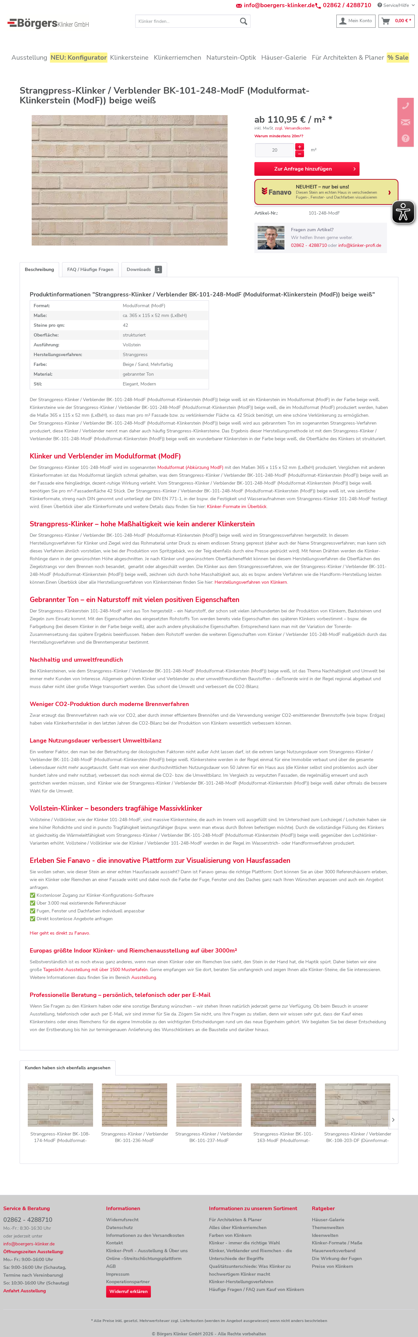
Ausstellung (143, 977)
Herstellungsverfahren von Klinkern (251, 582)
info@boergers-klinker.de (279, 5)
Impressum (117, 1274)
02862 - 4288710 (309, 245)
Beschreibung (39, 269)
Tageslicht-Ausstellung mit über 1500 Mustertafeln (95, 970)
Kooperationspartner (128, 1282)
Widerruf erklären (128, 1291)
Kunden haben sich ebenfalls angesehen (67, 1068)
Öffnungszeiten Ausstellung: (33, 1252)
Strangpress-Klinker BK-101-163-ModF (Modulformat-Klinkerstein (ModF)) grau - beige (283, 1137)
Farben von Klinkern (230, 1235)
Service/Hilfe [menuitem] (396, 5)
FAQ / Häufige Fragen (90, 269)
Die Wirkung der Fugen (337, 1258)
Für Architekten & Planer (235, 1220)
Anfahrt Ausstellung (24, 1291)
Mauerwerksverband (333, 1251)
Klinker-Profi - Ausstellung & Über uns (147, 1251)
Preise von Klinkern (332, 1266)
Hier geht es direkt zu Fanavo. (60, 933)
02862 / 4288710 (347, 5)
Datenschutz (119, 1227)
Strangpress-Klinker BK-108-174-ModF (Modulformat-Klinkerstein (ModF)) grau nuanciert (60, 1137)
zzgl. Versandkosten (292, 128)
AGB (111, 1266)
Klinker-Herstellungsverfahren (241, 1282)
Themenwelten (328, 1227)
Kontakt (114, 1243)
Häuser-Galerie (328, 1220)
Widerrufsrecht (122, 1220)
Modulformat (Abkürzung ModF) (190, 467)
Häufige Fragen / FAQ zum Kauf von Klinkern (256, 1289)
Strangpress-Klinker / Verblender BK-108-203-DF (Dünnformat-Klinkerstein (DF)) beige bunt (357, 1137)
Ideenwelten (325, 1235)
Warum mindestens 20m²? (278, 136)
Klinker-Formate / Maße (337, 1243)
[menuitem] (192, 21)
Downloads (143, 269)
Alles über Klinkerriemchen (237, 1227)
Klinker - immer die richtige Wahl (244, 1243)
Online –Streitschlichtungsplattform (144, 1258)
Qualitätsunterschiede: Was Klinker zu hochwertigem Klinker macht (250, 1270)
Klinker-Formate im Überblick (236, 506)
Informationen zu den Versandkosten (145, 1235)
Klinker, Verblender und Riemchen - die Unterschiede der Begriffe (250, 1255)
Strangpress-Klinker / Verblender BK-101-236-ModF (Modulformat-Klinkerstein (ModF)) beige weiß (134, 1137)
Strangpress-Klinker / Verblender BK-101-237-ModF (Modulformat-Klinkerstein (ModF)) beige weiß (208, 1137)
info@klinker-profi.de (359, 245)
